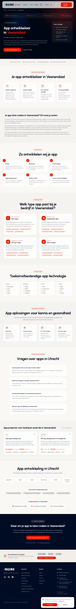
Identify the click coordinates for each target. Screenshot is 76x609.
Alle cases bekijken (66, 427)
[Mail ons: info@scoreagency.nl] (59, 4)
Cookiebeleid (61, 601)
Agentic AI (23, 583)
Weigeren (65, 604)
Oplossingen (17, 4)
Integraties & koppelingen (27, 589)
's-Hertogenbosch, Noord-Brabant (32, 493)
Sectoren (25, 4)
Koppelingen (42, 581)
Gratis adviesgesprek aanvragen (37, 538)
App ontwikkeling (25, 573)
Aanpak (36, 4)
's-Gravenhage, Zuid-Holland (13, 493)
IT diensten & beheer (26, 586)
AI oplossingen (24, 581)
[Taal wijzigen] (52, 4)
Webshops (23, 578)
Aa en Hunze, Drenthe (48, 493)
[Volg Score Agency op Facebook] (12, 577)
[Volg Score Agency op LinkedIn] (5, 577)
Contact (47, 4)
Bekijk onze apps (27, 50)
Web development (25, 575)
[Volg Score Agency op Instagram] (8, 577)
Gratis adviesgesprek (11, 50)
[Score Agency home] (9, 5)
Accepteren (50, 604)
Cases (31, 4)
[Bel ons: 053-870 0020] (56, 4)
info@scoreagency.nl (44, 543)
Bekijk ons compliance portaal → (46, 558)
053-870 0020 (32, 543)
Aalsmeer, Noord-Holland (63, 493)
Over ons (41, 4)
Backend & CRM (25, 591)
